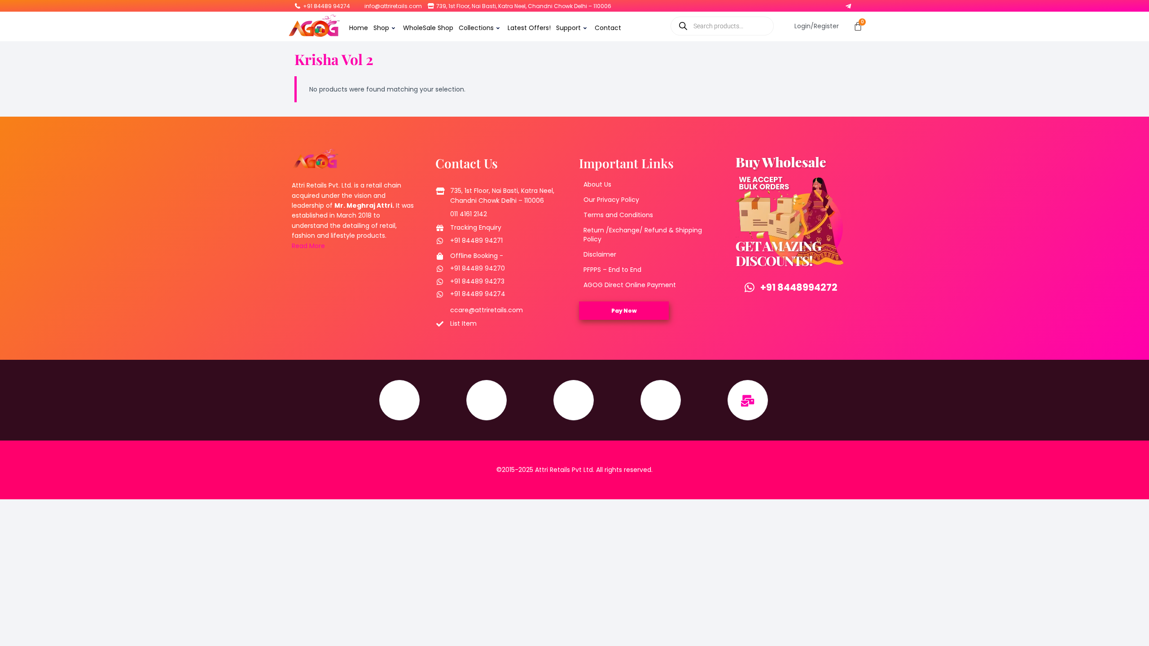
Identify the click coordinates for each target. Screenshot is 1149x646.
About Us (597, 184)
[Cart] (858, 26)
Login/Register (816, 26)
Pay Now (624, 310)
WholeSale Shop (428, 27)
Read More (308, 245)
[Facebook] (790, 4)
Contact (608, 27)
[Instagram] (801, 4)
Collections (476, 27)
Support (568, 27)
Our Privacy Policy (611, 199)
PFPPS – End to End (612, 269)
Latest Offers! (529, 27)
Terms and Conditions (618, 214)
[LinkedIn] (825, 4)
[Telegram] (848, 4)
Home (358, 27)
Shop (381, 27)
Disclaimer (599, 254)
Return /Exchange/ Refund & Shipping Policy (642, 235)
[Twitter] (813, 4)
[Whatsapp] (836, 4)
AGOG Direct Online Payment (629, 284)
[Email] (748, 400)
